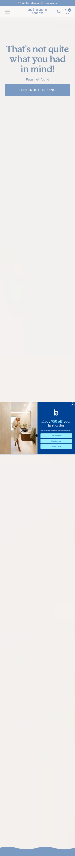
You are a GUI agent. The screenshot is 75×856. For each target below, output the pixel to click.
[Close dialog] (72, 404)
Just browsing (56, 435)
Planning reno (56, 441)
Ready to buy (56, 446)
